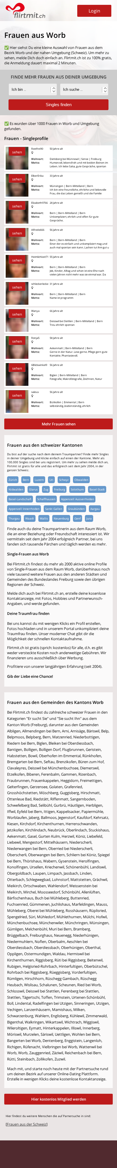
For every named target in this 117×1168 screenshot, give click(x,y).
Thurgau (14, 518)
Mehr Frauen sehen (59, 424)
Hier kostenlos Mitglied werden (58, 1099)
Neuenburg (61, 518)
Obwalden (81, 480)
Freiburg (59, 489)
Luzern (39, 480)
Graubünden (76, 509)
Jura (89, 518)
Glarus (33, 489)
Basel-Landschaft (20, 499)
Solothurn (77, 489)
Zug (45, 489)
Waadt (29, 518)
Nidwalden (16, 489)
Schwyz (64, 480)
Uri (51, 480)
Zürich (13, 480)
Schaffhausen (46, 499)
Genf (77, 518)
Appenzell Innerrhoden (24, 509)
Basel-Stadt (97, 489)
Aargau (95, 509)
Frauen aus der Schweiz (26, 1124)
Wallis (44, 518)
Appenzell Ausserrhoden (77, 499)
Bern (26, 480)
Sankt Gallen (53, 509)
